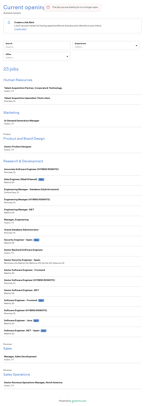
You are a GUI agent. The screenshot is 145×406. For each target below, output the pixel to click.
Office (8, 54)
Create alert (20, 29)
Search (9, 43)
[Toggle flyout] (136, 45)
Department (80, 43)
